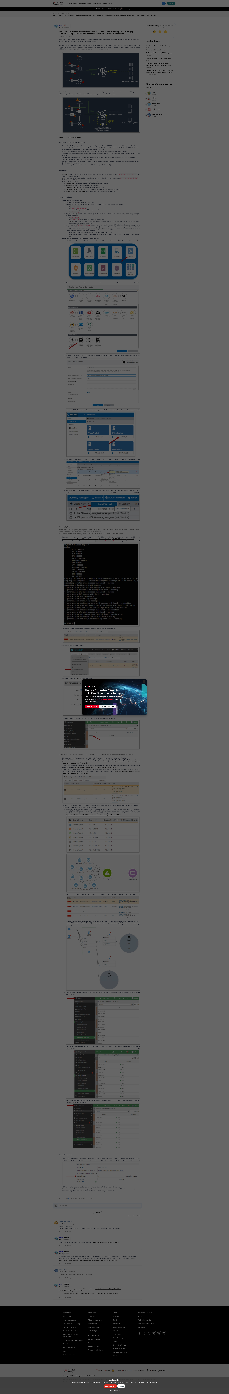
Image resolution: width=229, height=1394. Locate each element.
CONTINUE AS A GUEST (108, 706)
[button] (114, 1390)
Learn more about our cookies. (148, 1382)
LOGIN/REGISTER (92, 706)
